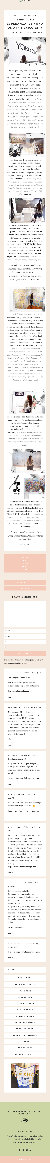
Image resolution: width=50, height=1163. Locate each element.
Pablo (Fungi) (18, 32)
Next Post (25, 588)
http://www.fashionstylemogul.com (22, 866)
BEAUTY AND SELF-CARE (25, 984)
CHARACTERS (25, 997)
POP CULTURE (25, 1048)
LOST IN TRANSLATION (25, 15)
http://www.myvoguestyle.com (27, 811)
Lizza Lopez (14, 673)
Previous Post (25, 582)
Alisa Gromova (16, 883)
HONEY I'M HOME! (25, 1029)
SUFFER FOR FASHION (25, 1054)
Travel (29, 544)
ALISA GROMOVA (15, 927)
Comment (25, 569)
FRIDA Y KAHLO (31, 508)
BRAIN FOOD (25, 991)
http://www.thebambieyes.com (27, 778)
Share (25, 557)
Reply (10, 697)
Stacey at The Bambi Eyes (21, 755)
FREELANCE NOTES (25, 1022)
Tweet (25, 563)
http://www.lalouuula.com (18, 691)
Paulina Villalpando (19, 944)
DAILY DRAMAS (25, 1010)
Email (25, 566)
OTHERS (25, 1041)
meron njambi (15, 827)
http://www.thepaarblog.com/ (28, 952)
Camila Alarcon (16, 794)
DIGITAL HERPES (25, 1016)
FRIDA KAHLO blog (31, 244)
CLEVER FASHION (25, 1003)
